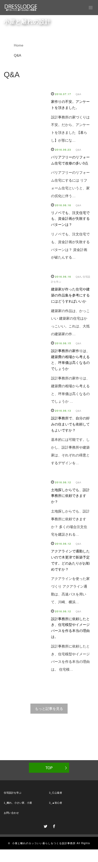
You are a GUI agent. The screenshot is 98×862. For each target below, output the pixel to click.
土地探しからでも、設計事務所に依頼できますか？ (70, 496)
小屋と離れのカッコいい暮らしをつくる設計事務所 (44, 843)
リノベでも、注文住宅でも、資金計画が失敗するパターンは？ (70, 219)
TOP (49, 767)
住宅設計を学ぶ (12, 792)
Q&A (78, 94)
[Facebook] (53, 825)
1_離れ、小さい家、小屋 (18, 802)
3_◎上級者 (55, 792)
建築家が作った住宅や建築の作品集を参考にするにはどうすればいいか (70, 295)
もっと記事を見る (49, 709)
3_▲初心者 (55, 802)
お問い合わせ (11, 812)
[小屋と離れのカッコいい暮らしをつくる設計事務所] (21, 7)
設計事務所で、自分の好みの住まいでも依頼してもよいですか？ (70, 424)
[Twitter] (44, 825)
